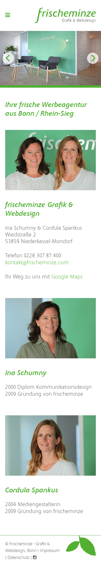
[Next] (92, 58)
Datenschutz (19, 557)
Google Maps (67, 277)
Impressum (50, 550)
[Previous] (8, 58)
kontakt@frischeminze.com (37, 262)
